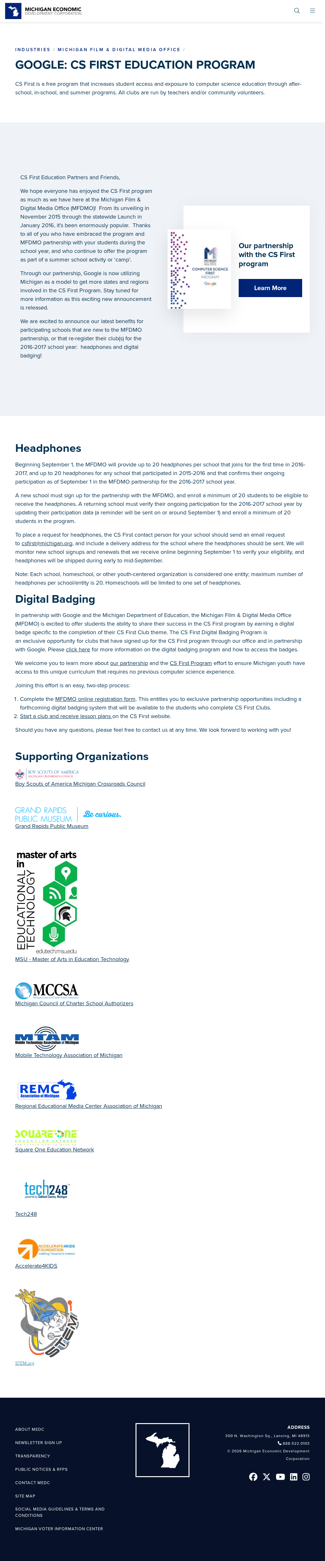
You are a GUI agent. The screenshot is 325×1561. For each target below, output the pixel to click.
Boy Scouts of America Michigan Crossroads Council (80, 783)
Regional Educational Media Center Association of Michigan (88, 1106)
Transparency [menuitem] (32, 1456)
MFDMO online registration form (95, 699)
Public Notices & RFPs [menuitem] (41, 1469)
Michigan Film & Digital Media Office (119, 49)
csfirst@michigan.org (47, 543)
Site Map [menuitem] (25, 1496)
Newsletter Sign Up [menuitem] (38, 1442)
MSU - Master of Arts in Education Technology (72, 959)
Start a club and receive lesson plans (66, 716)
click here (78, 649)
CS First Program (191, 663)
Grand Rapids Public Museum (52, 826)
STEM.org (24, 1363)
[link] (43, 11)
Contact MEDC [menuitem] (32, 1482)
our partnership (129, 663)
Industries (32, 49)
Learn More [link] (270, 288)
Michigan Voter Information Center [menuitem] (59, 1528)
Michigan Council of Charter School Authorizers (74, 1003)
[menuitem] (297, 11)
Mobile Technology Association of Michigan (69, 1055)
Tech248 (26, 1214)
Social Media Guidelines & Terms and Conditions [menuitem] (60, 1512)
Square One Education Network (54, 1149)
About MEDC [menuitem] (29, 1429)
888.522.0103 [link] (296, 1443)
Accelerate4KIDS (36, 1265)
